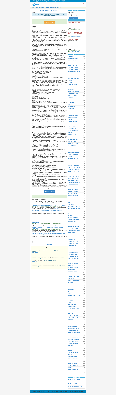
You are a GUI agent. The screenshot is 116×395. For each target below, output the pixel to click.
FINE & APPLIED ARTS (72, 193)
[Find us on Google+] (84, 3)
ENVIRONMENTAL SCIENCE (73, 186)
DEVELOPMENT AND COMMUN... (74, 152)
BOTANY (69, 104)
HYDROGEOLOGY (71, 239)
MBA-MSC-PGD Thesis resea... (73, 373)
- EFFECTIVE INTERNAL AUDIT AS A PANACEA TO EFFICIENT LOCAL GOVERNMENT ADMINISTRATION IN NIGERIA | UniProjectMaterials (57, 391)
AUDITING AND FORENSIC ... (73, 93)
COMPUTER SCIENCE (72, 136)
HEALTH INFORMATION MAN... (74, 226)
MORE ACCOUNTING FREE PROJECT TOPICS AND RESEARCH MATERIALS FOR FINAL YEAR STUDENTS (49, 196)
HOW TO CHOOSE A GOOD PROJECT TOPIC (75, 386)
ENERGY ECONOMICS (72, 174)
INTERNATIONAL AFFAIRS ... (73, 254)
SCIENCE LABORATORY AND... (74, 334)
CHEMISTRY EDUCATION (72, 121)
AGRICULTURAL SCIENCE (73, 76)
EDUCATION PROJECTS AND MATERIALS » (75, 30)
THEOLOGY (70, 361)
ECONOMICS (70, 156)
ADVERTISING (70, 63)
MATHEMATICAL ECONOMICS (73, 276)
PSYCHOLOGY (70, 313)
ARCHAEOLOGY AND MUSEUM (74, 87)
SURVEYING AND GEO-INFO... (73, 352)
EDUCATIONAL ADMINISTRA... (74, 165)
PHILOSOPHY (70, 300)
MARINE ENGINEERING (72, 271)
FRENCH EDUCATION (72, 204)
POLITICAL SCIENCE (72, 306)
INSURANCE (70, 250)
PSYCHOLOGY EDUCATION (73, 315)
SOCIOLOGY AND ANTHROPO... (74, 343)
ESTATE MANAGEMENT (72, 187)
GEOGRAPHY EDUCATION (73, 212)
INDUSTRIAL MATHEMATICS (73, 243)
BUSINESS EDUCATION (72, 113)
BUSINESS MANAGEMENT (73, 115)
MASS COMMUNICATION (72, 274)
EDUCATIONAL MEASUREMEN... (74, 167)
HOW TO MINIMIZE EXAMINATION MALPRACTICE (75, 384)
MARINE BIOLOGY (71, 269)
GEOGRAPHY (70, 210)
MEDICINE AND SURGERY (73, 287)
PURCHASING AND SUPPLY (73, 323)
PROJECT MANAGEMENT (73, 311)
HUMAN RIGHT (70, 237)
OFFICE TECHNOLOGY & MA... (74, 295)
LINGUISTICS (70, 265)
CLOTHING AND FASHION (73, 130)
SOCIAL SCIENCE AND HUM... (73, 339)
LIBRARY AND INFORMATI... (73, 263)
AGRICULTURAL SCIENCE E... (73, 78)
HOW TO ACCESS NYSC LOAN (72, 383)
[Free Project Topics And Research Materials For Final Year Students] (31, 1)
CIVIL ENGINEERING (72, 128)
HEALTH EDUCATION (72, 223)
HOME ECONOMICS (71, 232)
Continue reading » (56, 208)
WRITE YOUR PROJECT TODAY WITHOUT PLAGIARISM (74, 381)
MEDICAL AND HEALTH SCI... (73, 286)
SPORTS (69, 347)
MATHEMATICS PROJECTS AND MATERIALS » (76, 51)
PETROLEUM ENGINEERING (73, 297)
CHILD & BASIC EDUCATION (73, 123)
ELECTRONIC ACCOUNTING (73, 171)
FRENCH (69, 202)
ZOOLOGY (70, 371)
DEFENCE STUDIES (71, 150)
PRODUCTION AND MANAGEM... (74, 310)
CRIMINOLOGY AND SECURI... (73, 143)
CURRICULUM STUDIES (72, 149)
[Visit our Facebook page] (80, 3)
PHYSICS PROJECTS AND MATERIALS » (75, 46)
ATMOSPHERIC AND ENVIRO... (74, 91)
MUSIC (69, 291)
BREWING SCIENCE (71, 106)
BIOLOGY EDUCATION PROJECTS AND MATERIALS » (76, 36)
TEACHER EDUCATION (72, 356)
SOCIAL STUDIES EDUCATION (74, 341)
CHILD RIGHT (70, 125)
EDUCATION (70, 160)
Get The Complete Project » (49, 191)
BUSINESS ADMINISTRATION (73, 112)
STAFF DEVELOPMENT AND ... (74, 349)
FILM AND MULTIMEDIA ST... (73, 191)
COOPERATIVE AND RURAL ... (74, 139)
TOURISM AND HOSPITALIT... (73, 363)
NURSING (69, 293)
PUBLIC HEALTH (71, 319)
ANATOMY (70, 82)
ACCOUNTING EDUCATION (73, 58)
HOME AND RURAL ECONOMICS (74, 230)
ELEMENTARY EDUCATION (73, 173)
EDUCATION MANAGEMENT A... (74, 163)
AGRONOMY (70, 80)
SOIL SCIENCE (70, 345)
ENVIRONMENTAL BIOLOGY (73, 180)
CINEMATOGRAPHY (71, 126)
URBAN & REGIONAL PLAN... (73, 365)
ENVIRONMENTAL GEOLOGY (73, 184)
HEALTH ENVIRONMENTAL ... (73, 224)
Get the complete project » (49, 22)
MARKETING (70, 273)
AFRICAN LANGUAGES (72, 65)
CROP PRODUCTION (72, 145)
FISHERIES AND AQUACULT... (73, 195)
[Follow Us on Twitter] (82, 3)
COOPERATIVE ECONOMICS (73, 141)
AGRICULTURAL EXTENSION (73, 73)
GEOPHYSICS (70, 215)
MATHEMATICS (71, 278)
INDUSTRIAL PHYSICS (72, 245)
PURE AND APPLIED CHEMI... (73, 324)
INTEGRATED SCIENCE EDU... (73, 252)
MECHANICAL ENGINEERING (73, 284)
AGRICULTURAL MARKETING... (74, 75)
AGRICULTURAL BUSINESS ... (73, 67)
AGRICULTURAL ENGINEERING (74, 71)
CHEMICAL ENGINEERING (73, 117)
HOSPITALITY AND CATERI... (73, 234)
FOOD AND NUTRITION (72, 197)
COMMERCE (70, 132)
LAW (69, 261)
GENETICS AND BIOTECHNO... (74, 208)
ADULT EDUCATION (71, 62)
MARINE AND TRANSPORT (73, 267)
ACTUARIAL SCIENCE (72, 60)
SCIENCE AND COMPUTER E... (74, 332)
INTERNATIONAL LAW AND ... (73, 256)
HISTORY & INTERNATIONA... (73, 228)
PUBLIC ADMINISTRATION (73, 317)
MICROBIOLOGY (71, 289)
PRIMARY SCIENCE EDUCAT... (73, 308)
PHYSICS (69, 302)
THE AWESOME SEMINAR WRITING (73, 387)
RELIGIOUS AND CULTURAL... (73, 330)
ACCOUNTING (70, 56)
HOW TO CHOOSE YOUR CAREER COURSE (74, 379)
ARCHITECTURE (71, 89)
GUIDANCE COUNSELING (73, 217)
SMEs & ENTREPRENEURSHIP (74, 337)
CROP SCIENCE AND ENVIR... (73, 147)
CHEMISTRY (70, 119)
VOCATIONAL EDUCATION (73, 369)
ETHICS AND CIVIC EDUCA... (73, 189)
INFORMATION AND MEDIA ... (73, 247)
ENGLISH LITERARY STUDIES (73, 178)
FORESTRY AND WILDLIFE (73, 200)
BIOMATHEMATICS (71, 102)
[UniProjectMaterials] (40, 4)
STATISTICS (70, 350)
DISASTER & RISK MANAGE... (73, 154)
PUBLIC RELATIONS (72, 321)
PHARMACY (70, 299)
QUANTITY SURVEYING (72, 326)
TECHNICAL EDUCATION (72, 358)
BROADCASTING (71, 108)
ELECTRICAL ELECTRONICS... (74, 169)
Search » (49, 244)
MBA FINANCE (70, 282)
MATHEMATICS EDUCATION (73, 280)
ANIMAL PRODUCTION (72, 84)
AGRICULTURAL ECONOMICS (73, 69)
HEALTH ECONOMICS (72, 221)
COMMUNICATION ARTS (72, 134)
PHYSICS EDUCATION (72, 304)
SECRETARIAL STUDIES (72, 336)
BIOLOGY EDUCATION (72, 100)
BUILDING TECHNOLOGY (73, 110)
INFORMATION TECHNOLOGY (73, 249)
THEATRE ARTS (71, 360)
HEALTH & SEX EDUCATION (73, 219)
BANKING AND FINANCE (72, 95)
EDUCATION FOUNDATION (73, 162)
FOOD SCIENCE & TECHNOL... (74, 199)
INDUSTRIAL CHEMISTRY (73, 241)
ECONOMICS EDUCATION (73, 158)
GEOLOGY (70, 213)
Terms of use (81, 391)
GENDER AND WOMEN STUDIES (74, 206)
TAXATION (70, 354)
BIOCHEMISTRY (71, 97)
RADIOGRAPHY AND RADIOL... (74, 328)
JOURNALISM (70, 260)
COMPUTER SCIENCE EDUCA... (74, 137)
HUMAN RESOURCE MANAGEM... (74, 236)
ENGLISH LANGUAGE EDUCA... (74, 176)
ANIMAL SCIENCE (71, 86)
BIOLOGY (69, 99)
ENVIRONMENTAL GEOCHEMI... (74, 182)
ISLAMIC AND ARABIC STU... (73, 258)
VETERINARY (70, 367)
